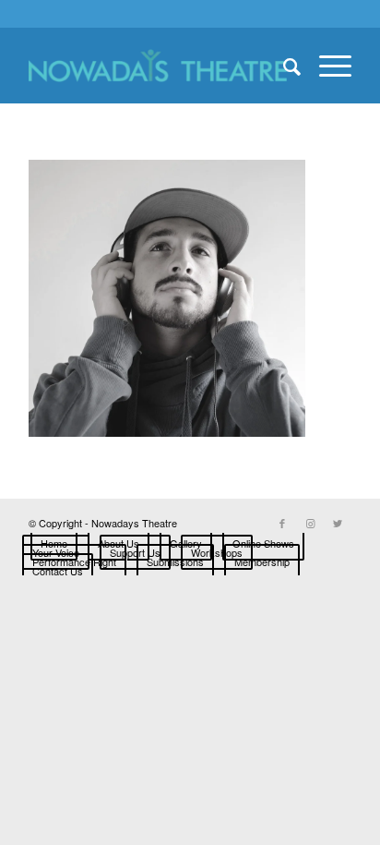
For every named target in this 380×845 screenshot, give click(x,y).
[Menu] (326, 66)
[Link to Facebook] (282, 523)
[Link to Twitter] (337, 523)
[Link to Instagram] (310, 523)
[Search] (283, 66)
